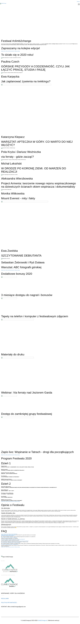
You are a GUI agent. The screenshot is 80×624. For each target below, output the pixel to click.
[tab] (40, 535)
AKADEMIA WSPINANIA (8, 575)
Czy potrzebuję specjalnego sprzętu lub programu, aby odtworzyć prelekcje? (15, 540)
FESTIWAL (4, 589)
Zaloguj (78, 1)
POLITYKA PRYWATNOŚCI (9, 602)
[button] (10, 51)
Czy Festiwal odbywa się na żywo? (7, 535)
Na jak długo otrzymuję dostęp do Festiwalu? (9, 537)
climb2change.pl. (42, 620)
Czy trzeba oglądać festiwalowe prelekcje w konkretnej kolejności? (13, 539)
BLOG (3, 560)
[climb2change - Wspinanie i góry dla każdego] (3, 3)
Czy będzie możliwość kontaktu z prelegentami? (9, 544)
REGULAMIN (5, 598)
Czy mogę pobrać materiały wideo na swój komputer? (10, 542)
